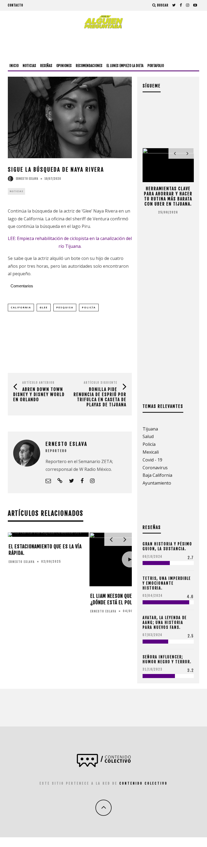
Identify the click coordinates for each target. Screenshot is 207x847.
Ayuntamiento (157, 483)
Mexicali (151, 452)
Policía (89, 307)
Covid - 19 (152, 460)
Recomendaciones (89, 65)
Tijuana (150, 429)
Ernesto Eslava (27, 178)
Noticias (29, 65)
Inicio (14, 65)
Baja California (157, 475)
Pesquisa (64, 307)
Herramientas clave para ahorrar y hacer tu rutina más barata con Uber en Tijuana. (168, 196)
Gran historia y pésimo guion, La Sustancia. (167, 546)
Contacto (15, 5)
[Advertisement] (103, 45)
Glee (44, 307)
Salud (148, 436)
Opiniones (64, 65)
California (21, 307)
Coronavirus (155, 468)
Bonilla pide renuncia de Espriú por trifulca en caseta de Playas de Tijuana (100, 397)
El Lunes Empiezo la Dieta (124, 65)
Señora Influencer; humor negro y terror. (167, 659)
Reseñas (46, 65)
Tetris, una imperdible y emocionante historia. (167, 583)
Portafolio (155, 65)
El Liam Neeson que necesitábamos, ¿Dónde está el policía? (129, 599)
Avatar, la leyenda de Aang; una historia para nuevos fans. (165, 622)
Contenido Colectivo (143, 783)
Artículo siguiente (100, 382)
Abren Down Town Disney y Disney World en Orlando (39, 394)
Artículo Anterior (38, 382)
